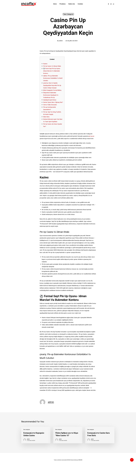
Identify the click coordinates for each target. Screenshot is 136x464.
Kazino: (45, 64)
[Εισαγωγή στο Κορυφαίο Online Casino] (35, 435)
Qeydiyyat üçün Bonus (49, 100)
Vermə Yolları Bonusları (50, 105)
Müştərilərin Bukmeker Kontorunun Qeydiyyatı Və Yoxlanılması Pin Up (50, 95)
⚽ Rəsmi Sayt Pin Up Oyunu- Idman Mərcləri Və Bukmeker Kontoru (51, 71)
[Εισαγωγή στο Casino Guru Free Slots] (99, 435)
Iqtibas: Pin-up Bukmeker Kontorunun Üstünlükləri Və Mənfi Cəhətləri (52, 78)
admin (61, 41)
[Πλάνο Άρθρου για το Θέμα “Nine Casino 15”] (67, 435)
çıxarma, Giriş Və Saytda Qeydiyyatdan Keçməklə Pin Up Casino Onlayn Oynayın (52, 85)
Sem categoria (68, 14)
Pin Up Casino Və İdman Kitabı (52, 66)
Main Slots (46, 117)
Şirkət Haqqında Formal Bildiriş (52, 90)
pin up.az (91, 136)
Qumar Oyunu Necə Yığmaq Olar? (53, 102)
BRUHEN (80, 460)
